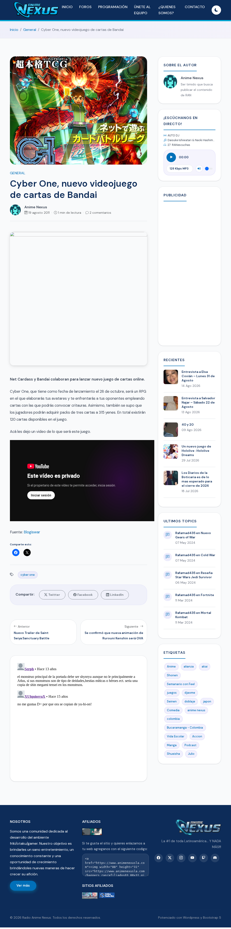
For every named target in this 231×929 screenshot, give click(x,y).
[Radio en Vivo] (107, 895)
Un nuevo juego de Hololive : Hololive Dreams (196, 450)
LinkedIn (117, 595)
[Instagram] (181, 858)
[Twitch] (203, 858)
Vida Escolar (175, 736)
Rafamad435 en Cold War (195, 555)
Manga (172, 745)
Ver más (23, 885)
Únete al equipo (142, 10)
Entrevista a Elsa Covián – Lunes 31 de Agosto (198, 376)
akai (205, 666)
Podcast (190, 745)
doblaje (190, 701)
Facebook (85, 595)
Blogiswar (32, 532)
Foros (85, 7)
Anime (171, 666)
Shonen (172, 675)
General (29, 29)
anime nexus (196, 710)
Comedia (173, 710)
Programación (112, 7)
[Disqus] (78, 717)
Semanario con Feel (181, 684)
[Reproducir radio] (171, 157)
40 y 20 (188, 424)
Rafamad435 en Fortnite (194, 595)
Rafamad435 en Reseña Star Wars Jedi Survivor (194, 575)
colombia (173, 719)
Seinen (172, 701)
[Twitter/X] (170, 858)
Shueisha (173, 754)
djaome (190, 693)
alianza (189, 666)
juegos (172, 693)
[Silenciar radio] (199, 168)
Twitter (54, 595)
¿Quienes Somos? (167, 10)
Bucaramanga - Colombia (185, 727)
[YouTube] (192, 858)
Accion (197, 736)
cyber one (28, 575)
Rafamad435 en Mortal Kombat (193, 615)
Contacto (195, 7)
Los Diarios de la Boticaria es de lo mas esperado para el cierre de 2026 (197, 479)
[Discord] (215, 858)
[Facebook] (158, 858)
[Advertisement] (189, 272)
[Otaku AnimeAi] (89, 895)
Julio (191, 754)
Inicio (67, 7)
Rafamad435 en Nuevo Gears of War (193, 535)
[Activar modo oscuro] (216, 10)
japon (207, 701)
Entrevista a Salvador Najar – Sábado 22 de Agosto (198, 402)
